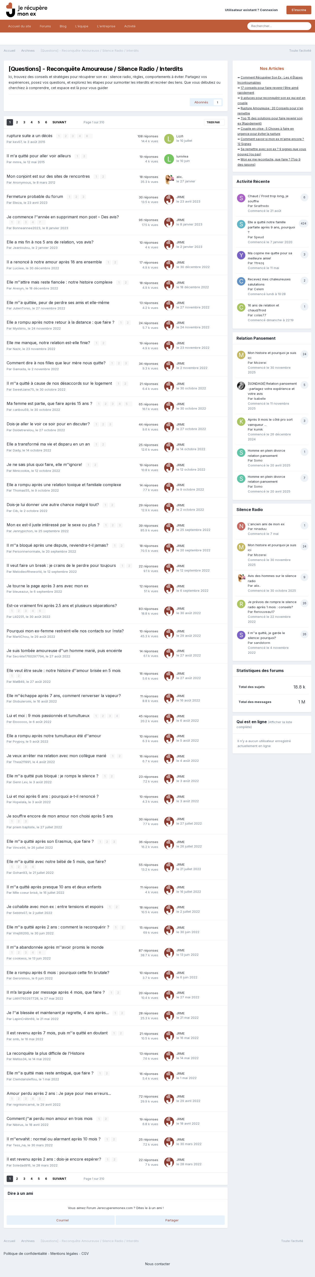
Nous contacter (157, 1264)
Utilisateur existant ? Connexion (252, 10)
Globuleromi (22, 701)
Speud (259, 237)
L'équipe (81, 26)
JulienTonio (21, 308)
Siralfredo (261, 206)
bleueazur (20, 591)
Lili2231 (18, 617)
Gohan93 (20, 873)
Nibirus (18, 1125)
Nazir (16, 349)
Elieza (17, 203)
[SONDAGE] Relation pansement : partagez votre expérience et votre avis (272, 389)
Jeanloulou (21, 248)
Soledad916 (22, 1165)
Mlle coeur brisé (25, 892)
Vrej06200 (21, 933)
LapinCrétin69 (23, 1019)
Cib (15, 511)
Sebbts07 (20, 913)
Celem (259, 289)
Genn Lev (20, 782)
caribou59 (21, 410)
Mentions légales (64, 1253)
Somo (258, 460)
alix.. (179, 177)
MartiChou (21, 636)
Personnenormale (26, 551)
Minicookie (21, 471)
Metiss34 (20, 1059)
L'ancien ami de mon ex (266, 524)
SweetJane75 (23, 389)
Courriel (62, 1220)
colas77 (260, 315)
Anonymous (22, 182)
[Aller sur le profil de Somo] (241, 452)
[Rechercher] (306, 26)
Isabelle (260, 398)
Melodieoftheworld (27, 572)
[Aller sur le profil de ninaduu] (241, 526)
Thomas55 (21, 490)
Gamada (19, 369)
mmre (17, 162)
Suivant (59, 122)
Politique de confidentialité (25, 1253)
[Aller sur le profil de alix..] (169, 179)
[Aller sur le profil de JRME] (169, 200)
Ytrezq (259, 263)
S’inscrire (299, 10)
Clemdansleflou (25, 1079)
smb (16, 1039)
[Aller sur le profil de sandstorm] (241, 635)
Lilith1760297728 (25, 998)
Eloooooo (20, 722)
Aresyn (18, 288)
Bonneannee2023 (26, 228)
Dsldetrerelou (23, 430)
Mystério (19, 328)
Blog (63, 26)
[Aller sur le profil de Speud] (241, 224)
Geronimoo (21, 978)
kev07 (17, 142)
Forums (45, 26)
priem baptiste (24, 827)
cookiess (20, 958)
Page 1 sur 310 (95, 122)
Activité (130, 26)
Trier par (213, 122)
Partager (171, 1220)
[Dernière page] (73, 122)
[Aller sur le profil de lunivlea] (169, 159)
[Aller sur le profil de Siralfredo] (241, 198)
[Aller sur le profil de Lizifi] (169, 139)
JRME (180, 197)
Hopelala (19, 802)
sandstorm (262, 643)
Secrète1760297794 (28, 656)
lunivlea (182, 156)
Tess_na (19, 1145)
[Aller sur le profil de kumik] (241, 421)
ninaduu (260, 529)
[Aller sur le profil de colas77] (241, 307)
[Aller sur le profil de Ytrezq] (241, 255)
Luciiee (18, 268)
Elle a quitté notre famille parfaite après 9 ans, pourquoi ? (271, 227)
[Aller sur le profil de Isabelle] (241, 386)
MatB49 (18, 682)
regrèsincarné (24, 1104)
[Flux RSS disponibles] (308, 1241)
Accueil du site (19, 26)
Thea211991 (22, 762)
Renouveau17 (264, 612)
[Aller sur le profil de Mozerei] (241, 355)
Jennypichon (23, 531)
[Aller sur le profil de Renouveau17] (241, 604)
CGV (85, 1253)
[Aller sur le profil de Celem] (241, 281)
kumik (258, 429)
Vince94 (19, 847)
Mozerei (260, 363)
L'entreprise (106, 26)
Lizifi (179, 136)
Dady (16, 450)
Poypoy (18, 741)
